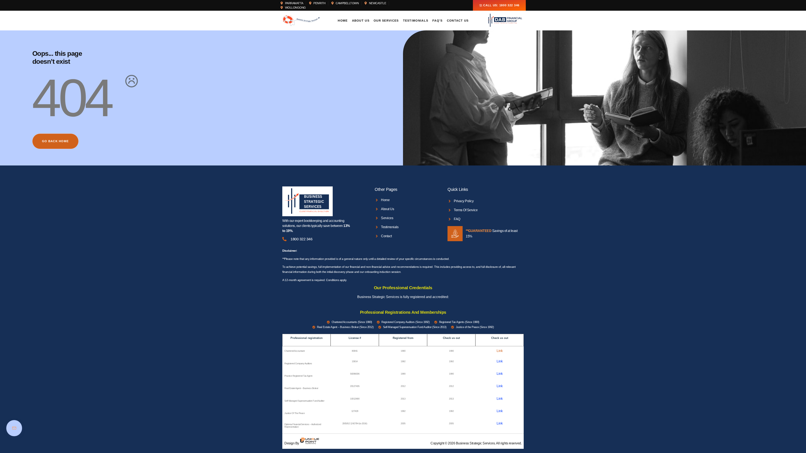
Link (499, 351)
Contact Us (458, 20)
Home (343, 20)
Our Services (386, 20)
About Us (360, 20)
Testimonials (415, 20)
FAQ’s (437, 20)
